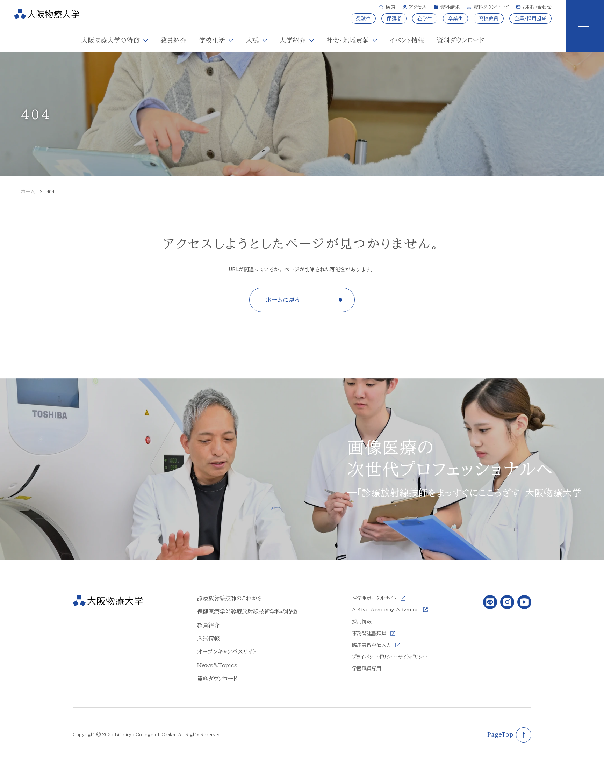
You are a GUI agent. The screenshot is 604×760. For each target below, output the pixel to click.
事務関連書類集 (369, 633)
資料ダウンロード (491, 7)
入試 (252, 40)
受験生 (363, 18)
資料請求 (450, 7)
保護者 (394, 18)
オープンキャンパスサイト (227, 651)
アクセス (417, 7)
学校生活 (212, 40)
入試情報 (208, 638)
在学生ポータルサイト (374, 598)
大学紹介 (293, 40)
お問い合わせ (537, 7)
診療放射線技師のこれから (229, 598)
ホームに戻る (283, 300)
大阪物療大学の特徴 (110, 40)
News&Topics (217, 665)
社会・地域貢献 (347, 40)
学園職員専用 (366, 668)
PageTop (500, 734)
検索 (390, 7)
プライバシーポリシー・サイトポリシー (389, 656)
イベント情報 (407, 40)
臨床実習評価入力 (371, 645)
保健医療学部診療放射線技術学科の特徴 (247, 611)
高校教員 (488, 18)
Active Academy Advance (385, 609)
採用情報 (362, 621)
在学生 (424, 18)
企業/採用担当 (530, 18)
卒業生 (455, 18)
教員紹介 (173, 40)
